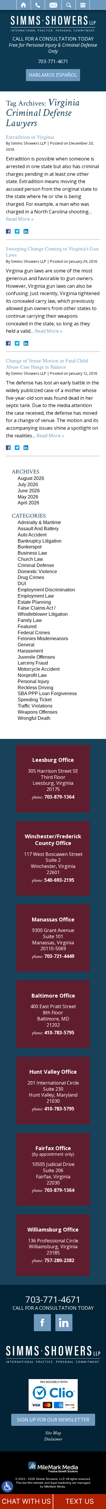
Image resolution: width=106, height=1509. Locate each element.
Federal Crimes (34, 632)
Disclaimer (53, 1439)
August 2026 (31, 478)
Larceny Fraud (33, 662)
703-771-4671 (53, 61)
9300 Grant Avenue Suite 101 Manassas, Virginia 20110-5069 (53, 939)
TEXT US (79, 1501)
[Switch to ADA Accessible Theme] (7, 1487)
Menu (83, 5)
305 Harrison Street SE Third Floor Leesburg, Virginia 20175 (53, 780)
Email (53, 5)
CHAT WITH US (26, 1501)
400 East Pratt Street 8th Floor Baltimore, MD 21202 (53, 1015)
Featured (27, 626)
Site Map (53, 1433)
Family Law (30, 620)
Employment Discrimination (46, 589)
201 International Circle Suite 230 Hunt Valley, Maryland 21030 (53, 1092)
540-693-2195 (59, 880)
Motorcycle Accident (38, 669)
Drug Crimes (31, 577)
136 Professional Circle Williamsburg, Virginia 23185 (53, 1246)
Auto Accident (32, 534)
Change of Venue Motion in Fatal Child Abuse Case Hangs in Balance (47, 364)
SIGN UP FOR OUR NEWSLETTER (53, 1419)
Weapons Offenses (37, 712)
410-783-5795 (59, 1032)
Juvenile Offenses (36, 657)
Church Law (30, 559)
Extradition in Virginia (30, 137)
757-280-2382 (59, 1260)
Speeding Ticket (35, 699)
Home (24, 5)
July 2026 (28, 484)
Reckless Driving (35, 687)
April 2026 (28, 502)
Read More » (20, 219)
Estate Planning (34, 602)
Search (69, 5)
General (26, 644)
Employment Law (36, 595)
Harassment (30, 650)
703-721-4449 (59, 956)
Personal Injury (33, 681)
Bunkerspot (30, 546)
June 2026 (29, 490)
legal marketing (61, 1482)
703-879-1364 (59, 797)
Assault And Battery (38, 528)
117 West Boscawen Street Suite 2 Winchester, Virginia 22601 (53, 863)
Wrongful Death (34, 718)
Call (38, 5)
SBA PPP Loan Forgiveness (47, 693)
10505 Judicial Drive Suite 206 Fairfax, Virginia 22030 (53, 1173)
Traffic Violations (35, 705)
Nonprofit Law (32, 675)
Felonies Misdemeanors (43, 638)
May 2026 (28, 496)
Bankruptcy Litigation (40, 540)
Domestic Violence (37, 571)
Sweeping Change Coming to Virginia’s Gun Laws (52, 252)
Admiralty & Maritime (39, 522)
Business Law (32, 553)
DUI (22, 583)
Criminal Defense (36, 565)
